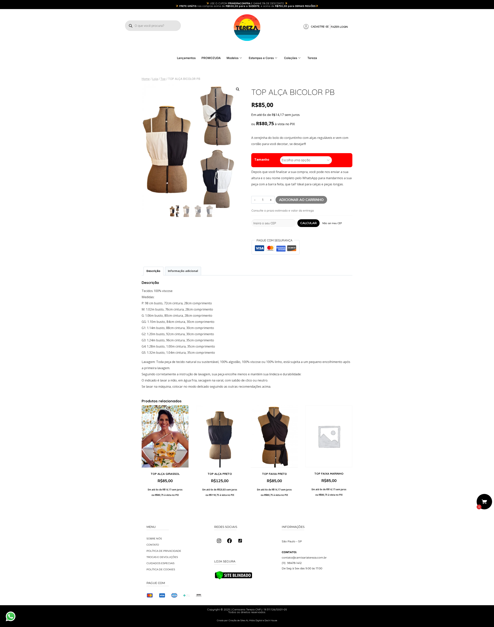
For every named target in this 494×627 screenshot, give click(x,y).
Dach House (271, 620)
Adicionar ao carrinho (301, 199)
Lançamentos (186, 58)
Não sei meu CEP (332, 223)
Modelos (233, 58)
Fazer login (339, 27)
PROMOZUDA (211, 58)
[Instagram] (219, 541)
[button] (237, 89)
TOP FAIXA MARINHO (328, 473)
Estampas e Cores (261, 58)
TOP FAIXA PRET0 (274, 474)
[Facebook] (229, 541)
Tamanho (261, 159)
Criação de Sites (237, 620)
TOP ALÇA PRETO (220, 474)
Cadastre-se (320, 26)
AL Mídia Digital (254, 620)
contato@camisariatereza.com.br (304, 557)
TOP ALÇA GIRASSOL (165, 474)
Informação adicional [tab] (183, 271)
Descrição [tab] (153, 271)
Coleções (290, 58)
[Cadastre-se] (306, 26)
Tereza (312, 58)
